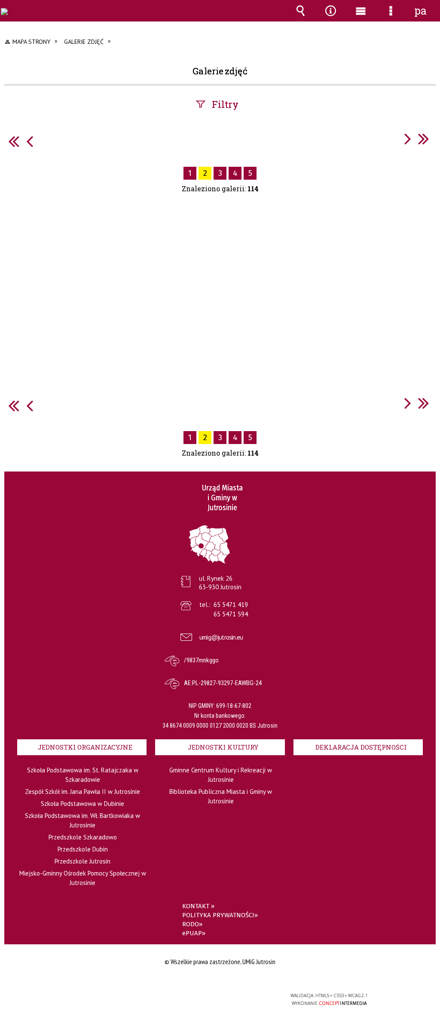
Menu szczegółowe (390, 16)
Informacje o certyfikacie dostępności (110, 1001)
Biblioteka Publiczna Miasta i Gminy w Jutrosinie (220, 796)
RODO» (192, 924)
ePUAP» (193, 933)
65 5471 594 (231, 614)
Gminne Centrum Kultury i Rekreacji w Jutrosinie (220, 775)
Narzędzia (330, 16)
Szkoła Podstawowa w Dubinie (82, 803)
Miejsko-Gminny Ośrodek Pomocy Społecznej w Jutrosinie (82, 878)
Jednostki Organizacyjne (85, 747)
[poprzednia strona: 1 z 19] (30, 141)
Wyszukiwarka (300, 16)
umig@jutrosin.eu (221, 637)
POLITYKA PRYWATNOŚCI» (220, 915)
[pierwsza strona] (14, 141)
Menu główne (360, 16)
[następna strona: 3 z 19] (408, 139)
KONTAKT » (198, 906)
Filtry (225, 104)
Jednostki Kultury (223, 747)
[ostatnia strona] (424, 139)
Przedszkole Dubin (83, 849)
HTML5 (206, 999)
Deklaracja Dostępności (360, 747)
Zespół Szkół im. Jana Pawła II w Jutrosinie (82, 791)
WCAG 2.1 (245, 998)
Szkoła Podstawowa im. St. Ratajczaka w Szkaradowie (82, 775)
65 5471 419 (231, 604)
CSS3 (219, 999)
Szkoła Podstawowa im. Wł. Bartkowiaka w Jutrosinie (82, 820)
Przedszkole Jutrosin (82, 861)
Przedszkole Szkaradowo (83, 837)
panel (420, 10)
